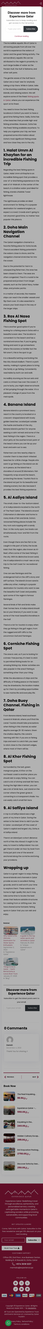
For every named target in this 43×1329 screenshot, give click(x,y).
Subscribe (30, 29)
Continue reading (22, 36)
